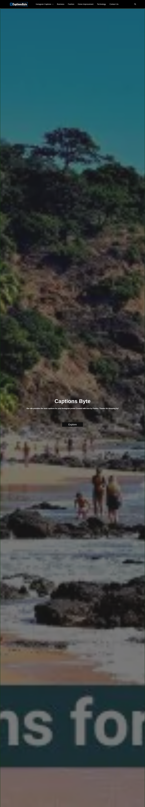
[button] (52, 4)
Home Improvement (85, 4)
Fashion (71, 4)
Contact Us (114, 4)
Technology (101, 4)
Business (60, 4)
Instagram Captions (43, 4)
